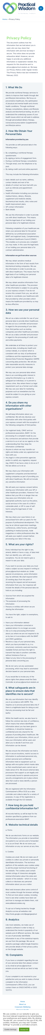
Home (22, 1001)
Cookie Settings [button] (10, 1029)
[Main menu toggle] (40, 8)
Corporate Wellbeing (22, 1007)
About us (22, 1004)
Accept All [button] (24, 1029)
